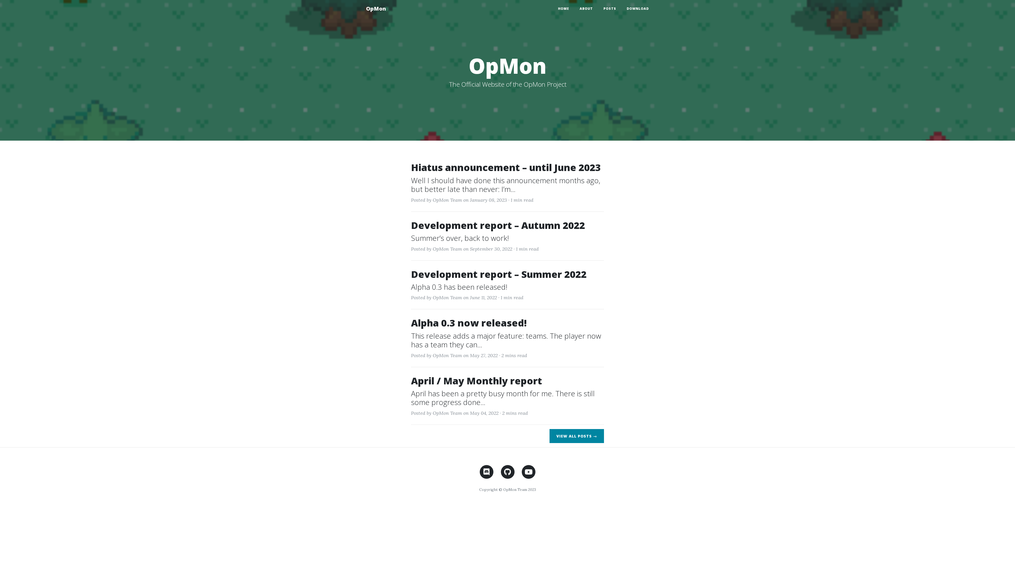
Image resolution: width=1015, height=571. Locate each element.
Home (563, 8)
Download (638, 8)
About (586, 8)
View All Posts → (576, 436)
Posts (609, 8)
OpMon (376, 8)
